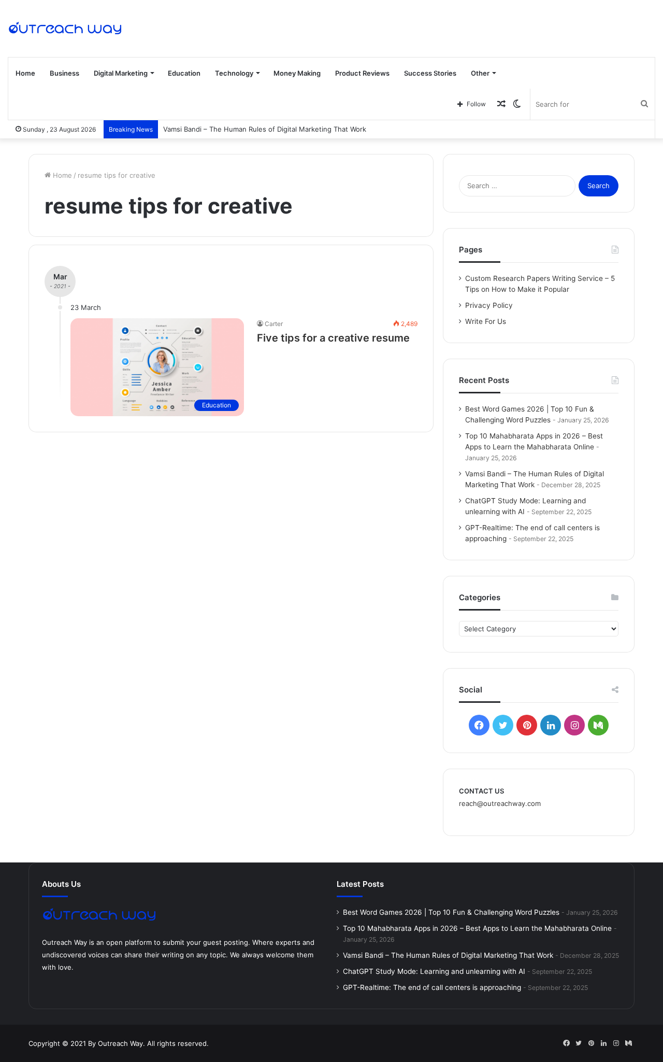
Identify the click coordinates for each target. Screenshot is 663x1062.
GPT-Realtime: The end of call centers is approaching (432, 987)
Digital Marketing (121, 73)
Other (480, 73)
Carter (274, 324)
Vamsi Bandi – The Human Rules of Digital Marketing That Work (264, 129)
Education (184, 73)
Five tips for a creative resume (333, 338)
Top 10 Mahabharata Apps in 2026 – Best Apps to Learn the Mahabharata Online (477, 928)
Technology (234, 73)
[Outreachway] (65, 28)
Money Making (297, 73)
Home (25, 73)
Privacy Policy (489, 305)
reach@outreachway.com (500, 803)
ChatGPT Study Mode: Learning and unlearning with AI (434, 971)
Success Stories (430, 73)
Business (64, 73)
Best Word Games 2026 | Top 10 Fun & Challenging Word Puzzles (451, 912)
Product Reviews (362, 73)
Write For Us (485, 321)
